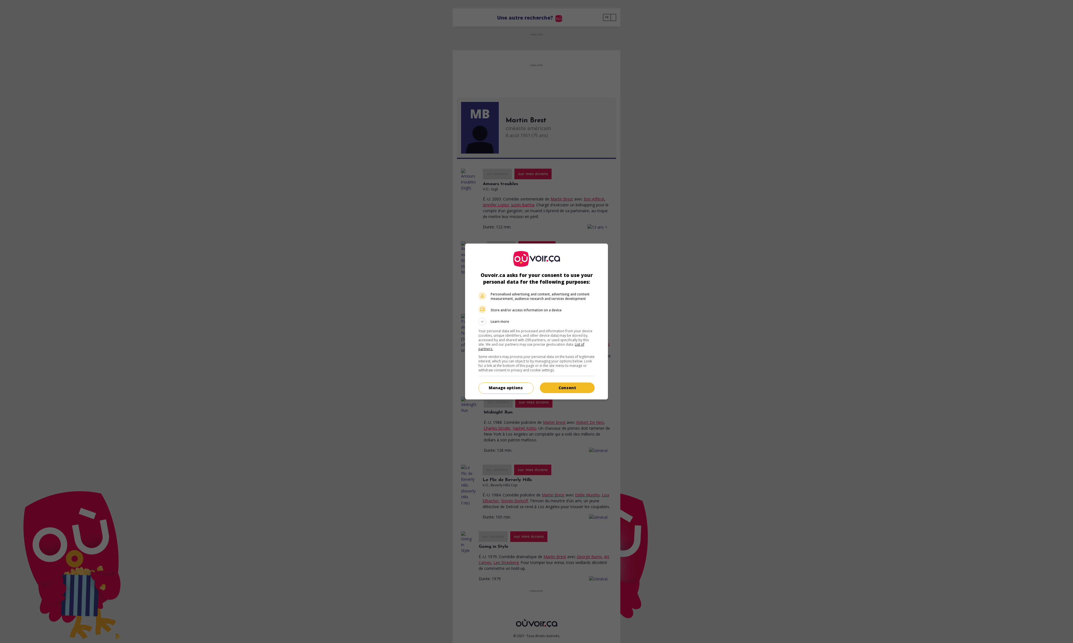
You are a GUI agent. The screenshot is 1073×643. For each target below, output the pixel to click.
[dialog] (536, 321)
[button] (536, 322)
